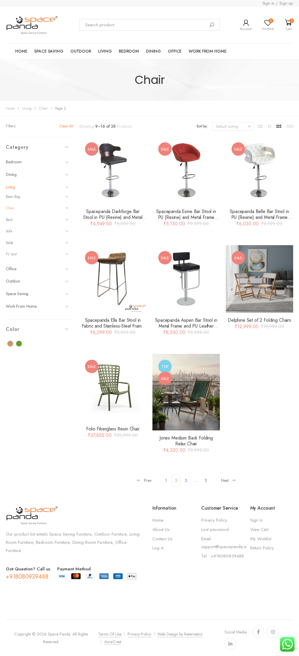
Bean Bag (13, 196)
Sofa (9, 231)
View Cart (259, 529)
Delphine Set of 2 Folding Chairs (259, 320)
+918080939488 (27, 576)
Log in (158, 548)
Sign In (256, 520)
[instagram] (273, 632)
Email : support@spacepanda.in (224, 543)
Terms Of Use (109, 634)
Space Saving (17, 294)
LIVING (105, 51)
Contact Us (162, 539)
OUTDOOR (80, 51)
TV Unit (11, 254)
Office (175, 51)
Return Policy (262, 548)
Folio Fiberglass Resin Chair (113, 428)
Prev (148, 480)
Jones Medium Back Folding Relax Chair (186, 441)
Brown (13, 344)
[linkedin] (230, 644)
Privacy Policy (214, 520)
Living (27, 108)
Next (225, 480)
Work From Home (21, 306)
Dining (153, 51)
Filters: (11, 126)
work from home (207, 51)
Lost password (215, 529)
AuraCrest (112, 642)
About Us (161, 529)
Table (9, 242)
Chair (43, 108)
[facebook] (258, 632)
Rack (9, 219)
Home (21, 51)
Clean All (66, 126)
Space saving (48, 51)
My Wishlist (260, 539)
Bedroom (129, 51)
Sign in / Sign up (278, 3)
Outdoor (13, 281)
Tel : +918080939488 (222, 556)
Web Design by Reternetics (179, 634)
